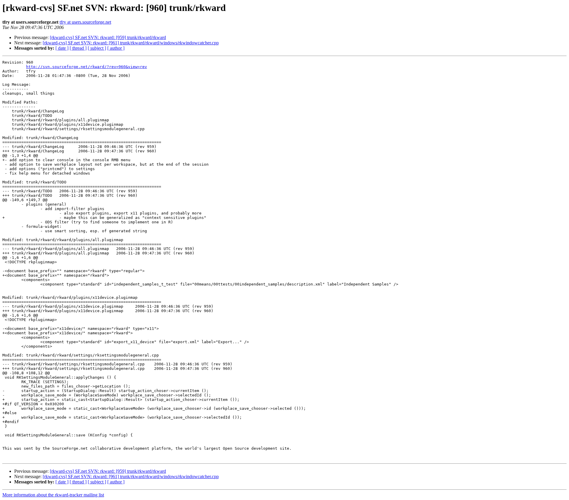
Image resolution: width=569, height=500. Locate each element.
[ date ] (61, 48)
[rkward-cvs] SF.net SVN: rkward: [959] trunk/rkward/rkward (108, 37)
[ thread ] (78, 48)
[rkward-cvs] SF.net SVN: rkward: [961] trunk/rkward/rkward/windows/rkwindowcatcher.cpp (131, 42)
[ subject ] (97, 48)
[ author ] (115, 48)
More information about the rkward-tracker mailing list (53, 494)
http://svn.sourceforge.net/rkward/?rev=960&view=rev (86, 66)
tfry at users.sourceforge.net (85, 22)
